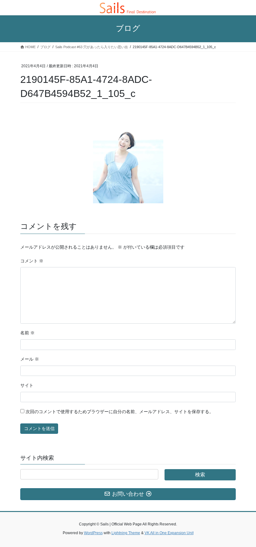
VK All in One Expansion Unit (169, 533)
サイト (26, 385)
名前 (27, 332)
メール (29, 359)
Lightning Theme (125, 533)
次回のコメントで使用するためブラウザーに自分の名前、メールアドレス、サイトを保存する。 (120, 411)
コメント (31, 260)
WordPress (93, 533)
